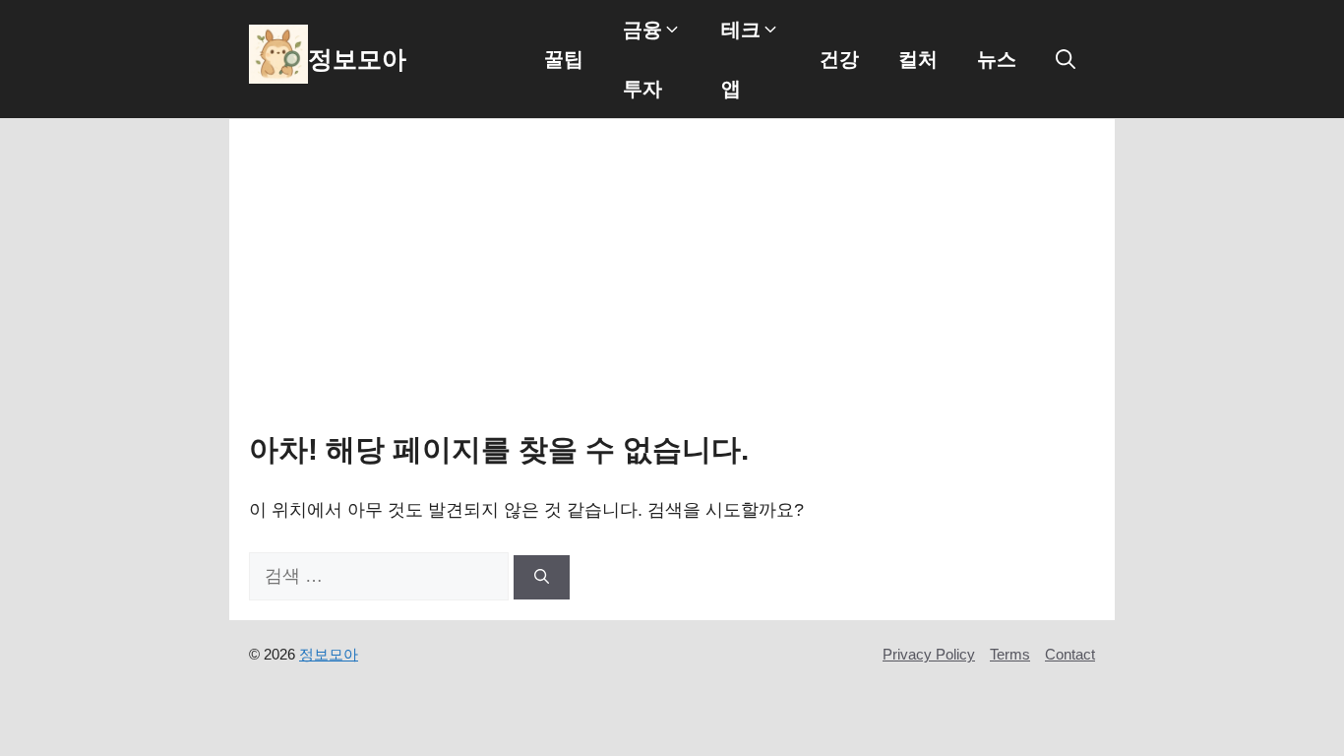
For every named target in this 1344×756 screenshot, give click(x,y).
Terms (1010, 654)
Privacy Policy (929, 654)
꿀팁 (563, 59)
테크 (741, 29)
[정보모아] (278, 59)
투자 (642, 88)
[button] (1065, 59)
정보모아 (357, 59)
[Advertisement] (672, 286)
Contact (1070, 654)
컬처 (918, 59)
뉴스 (996, 59)
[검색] (542, 577)
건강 (839, 59)
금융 (642, 29)
